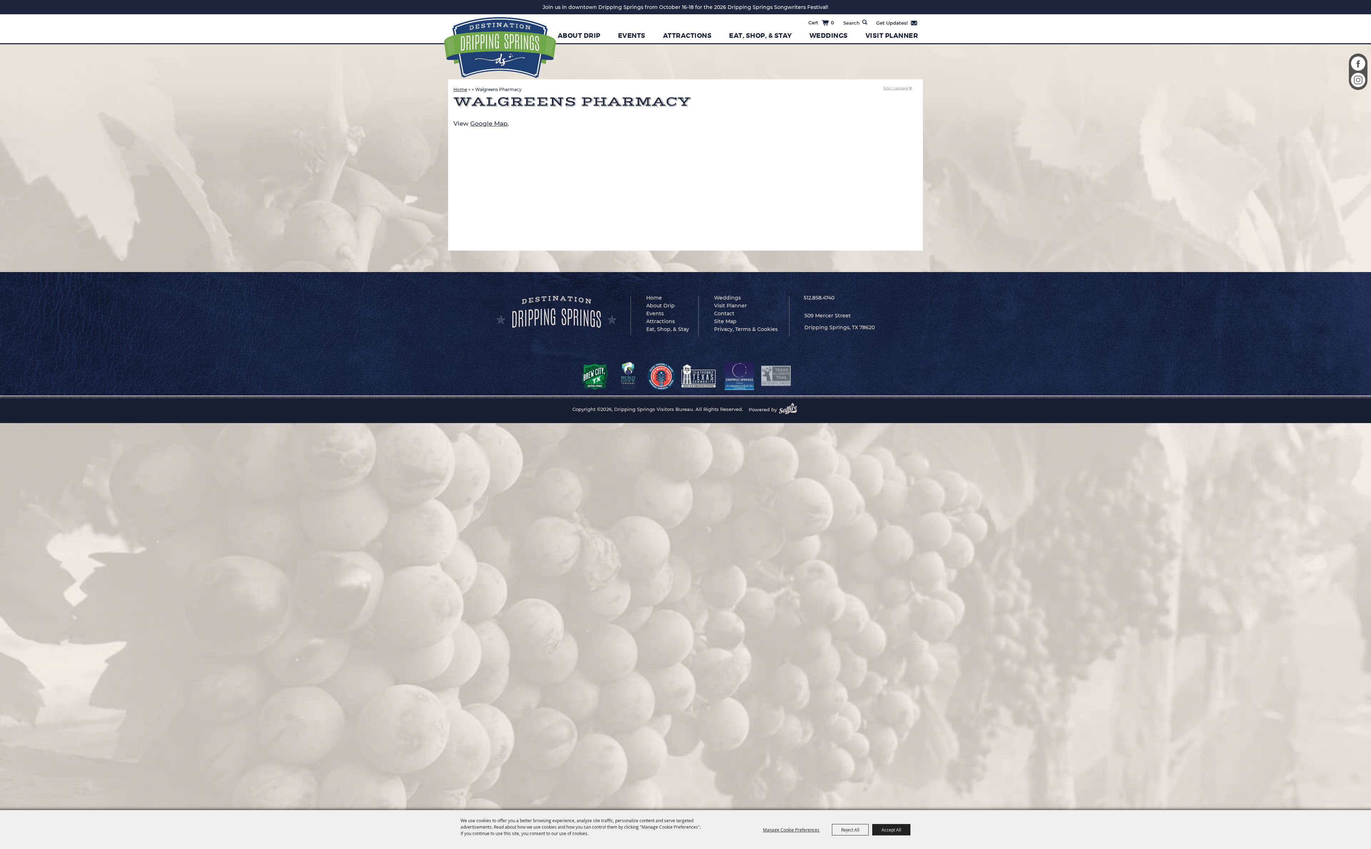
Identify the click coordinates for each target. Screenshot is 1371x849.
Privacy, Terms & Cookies (746, 329)
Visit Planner (891, 35)
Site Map (725, 321)
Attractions (687, 35)
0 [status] (832, 22)
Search (864, 22)
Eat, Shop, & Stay (760, 35)
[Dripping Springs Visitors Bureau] (500, 47)
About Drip (579, 35)
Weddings (828, 35)
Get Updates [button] (897, 22)
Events (632, 35)
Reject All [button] (850, 830)
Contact (724, 313)
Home (460, 89)
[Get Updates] (897, 22)
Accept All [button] (891, 830)
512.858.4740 (819, 298)
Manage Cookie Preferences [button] (791, 830)
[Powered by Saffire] (790, 409)
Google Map (489, 123)
